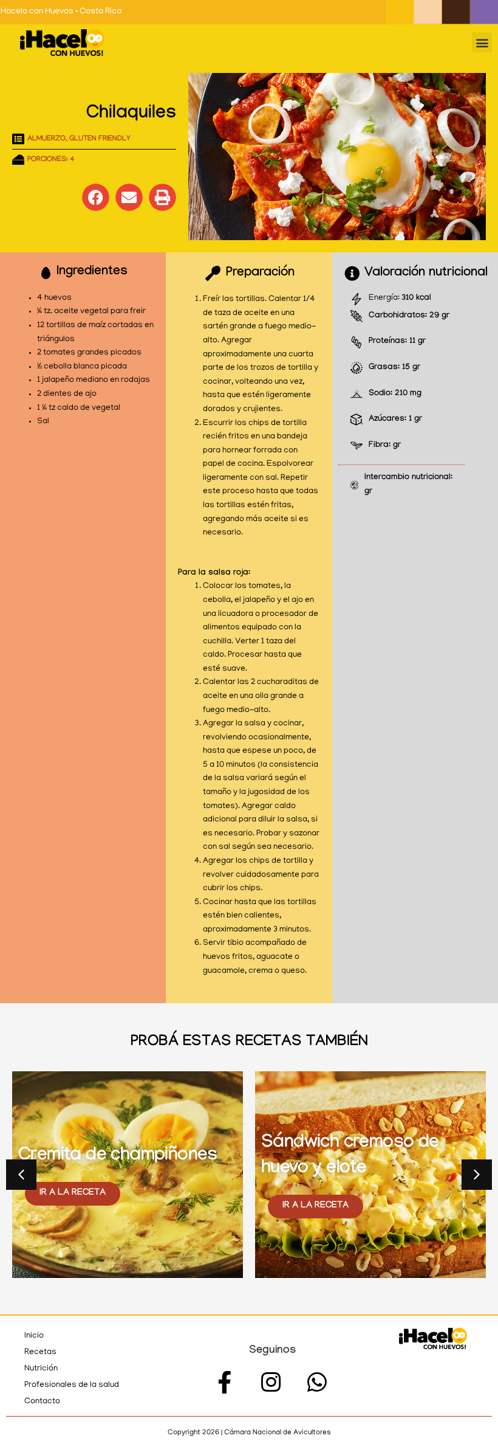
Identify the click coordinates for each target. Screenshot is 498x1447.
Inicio (34, 1336)
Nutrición (41, 1368)
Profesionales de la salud (71, 1385)
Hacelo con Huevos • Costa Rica (61, 11)
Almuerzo (46, 139)
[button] (482, 42)
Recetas (40, 1352)
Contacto (42, 1401)
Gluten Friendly (100, 139)
